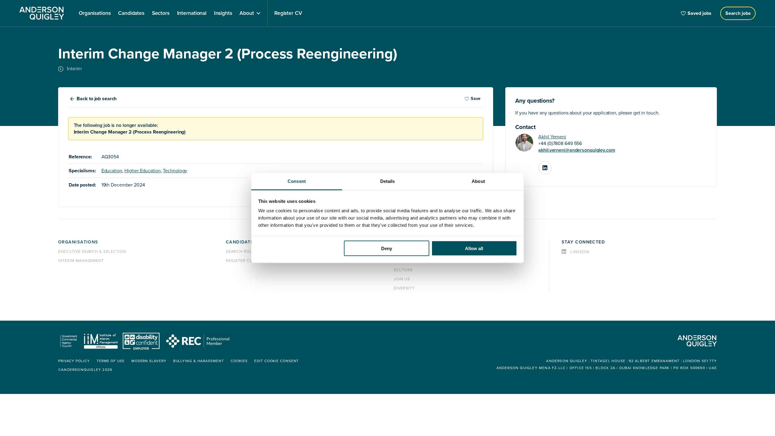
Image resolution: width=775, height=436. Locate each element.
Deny (386, 248)
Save (475, 98)
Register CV (239, 260)
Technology (175, 171)
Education (111, 171)
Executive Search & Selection (92, 251)
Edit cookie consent (276, 361)
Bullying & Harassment (198, 361)
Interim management (81, 260)
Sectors (403, 270)
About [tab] (478, 181)
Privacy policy (74, 361)
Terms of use (111, 361)
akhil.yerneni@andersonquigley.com (576, 150)
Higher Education (142, 171)
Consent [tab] (297, 181)
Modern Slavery (149, 361)
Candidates (241, 242)
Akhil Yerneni (552, 137)
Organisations (78, 242)
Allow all (474, 248)
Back (97, 99)
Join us (402, 279)
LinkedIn (551, 165)
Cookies (239, 361)
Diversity (404, 288)
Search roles (241, 251)
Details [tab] (387, 181)
